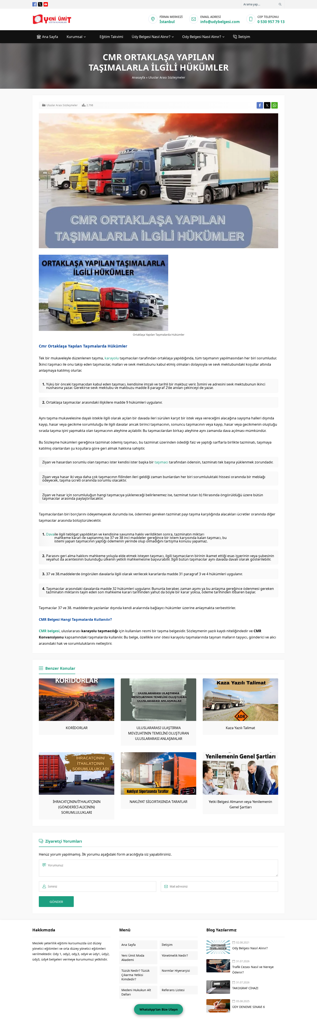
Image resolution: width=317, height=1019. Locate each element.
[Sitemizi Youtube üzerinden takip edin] (46, 4)
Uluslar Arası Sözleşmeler (166, 77)
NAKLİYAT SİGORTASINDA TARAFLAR (158, 801)
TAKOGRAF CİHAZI (245, 988)
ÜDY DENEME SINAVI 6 (248, 1007)
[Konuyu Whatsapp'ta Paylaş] (274, 105)
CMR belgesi (49, 631)
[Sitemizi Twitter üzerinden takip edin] (40, 4)
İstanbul (167, 21)
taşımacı (161, 462)
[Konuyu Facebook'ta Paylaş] (260, 105)
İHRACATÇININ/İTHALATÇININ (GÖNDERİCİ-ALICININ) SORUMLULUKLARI (76, 807)
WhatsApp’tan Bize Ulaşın (159, 1009)
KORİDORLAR (77, 727)
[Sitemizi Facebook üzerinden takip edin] (34, 4)
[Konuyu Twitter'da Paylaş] (267, 105)
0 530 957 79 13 (271, 21)
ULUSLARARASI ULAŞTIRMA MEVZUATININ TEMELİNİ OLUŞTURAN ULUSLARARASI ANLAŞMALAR (158, 733)
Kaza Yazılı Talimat (240, 727)
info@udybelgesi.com (220, 21)
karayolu (112, 358)
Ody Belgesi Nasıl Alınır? (250, 948)
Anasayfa (138, 77)
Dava (50, 534)
